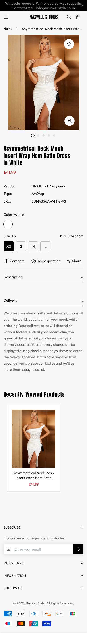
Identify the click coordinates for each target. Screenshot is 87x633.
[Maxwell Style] (44, 17)
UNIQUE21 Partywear (48, 186)
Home (8, 28)
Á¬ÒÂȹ (37, 193)
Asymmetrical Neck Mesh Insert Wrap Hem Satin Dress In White (33, 475)
